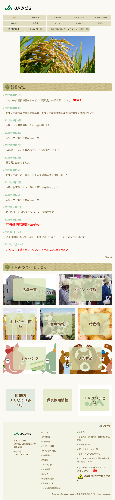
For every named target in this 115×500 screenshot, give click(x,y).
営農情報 (14, 23)
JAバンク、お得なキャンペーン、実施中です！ (31, 212)
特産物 (35, 23)
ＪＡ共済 (79, 23)
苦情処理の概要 (85, 444)
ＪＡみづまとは (35, 29)
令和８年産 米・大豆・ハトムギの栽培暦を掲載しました (37, 175)
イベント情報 (79, 17)
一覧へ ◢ (107, 257)
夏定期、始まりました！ (19, 162)
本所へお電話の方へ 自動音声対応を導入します (32, 187)
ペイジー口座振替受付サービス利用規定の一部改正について (38, 100)
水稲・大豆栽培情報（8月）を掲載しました (29, 125)
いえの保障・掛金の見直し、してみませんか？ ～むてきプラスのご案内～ (48, 237)
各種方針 (82, 432)
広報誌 (100, 23)
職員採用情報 (14, 29)
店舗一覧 (57, 17)
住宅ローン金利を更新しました (22, 137)
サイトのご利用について (89, 454)
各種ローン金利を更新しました (22, 199)
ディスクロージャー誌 (88, 449)
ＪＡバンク (57, 23)
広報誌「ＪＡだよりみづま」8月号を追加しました (33, 150)
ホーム (14, 17)
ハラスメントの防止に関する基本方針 (79, 29)
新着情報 (35, 17)
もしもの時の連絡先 (57, 29)
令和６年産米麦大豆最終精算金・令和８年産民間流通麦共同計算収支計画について (50, 113)
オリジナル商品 (100, 17)
